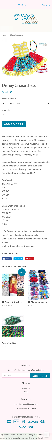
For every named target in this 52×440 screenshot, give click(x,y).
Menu (23, 5)
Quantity (6, 109)
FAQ (26, 391)
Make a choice (9, 98)
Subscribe (40, 375)
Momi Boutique (33, 416)
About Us (26, 388)
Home (4, 35)
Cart (48, 5)
